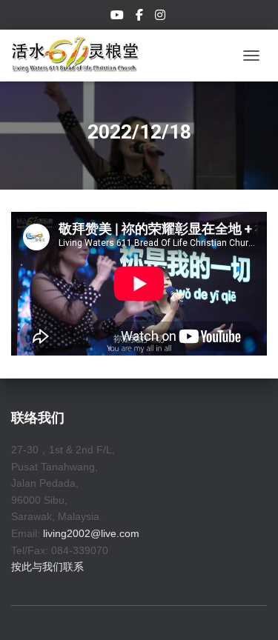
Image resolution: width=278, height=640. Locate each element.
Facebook (140, 17)
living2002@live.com (91, 533)
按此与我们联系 (47, 567)
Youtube (118, 17)
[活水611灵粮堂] (80, 55)
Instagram (161, 17)
